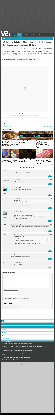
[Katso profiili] (5, 189)
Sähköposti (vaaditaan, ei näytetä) (11, 294)
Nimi (5, 289)
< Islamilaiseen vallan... (6, 126)
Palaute (4, 332)
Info (3, 335)
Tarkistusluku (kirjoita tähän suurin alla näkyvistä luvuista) (16, 298)
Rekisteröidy (5, 327)
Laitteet (38, 35)
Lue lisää (33, 413)
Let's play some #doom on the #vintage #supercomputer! (16, 113)
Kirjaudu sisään (6, 324)
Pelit (19, 35)
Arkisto (4, 330)
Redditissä (20, 51)
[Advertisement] (27, 314)
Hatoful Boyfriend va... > (48, 126)
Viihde (26, 35)
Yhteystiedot (5, 338)
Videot (32, 35)
